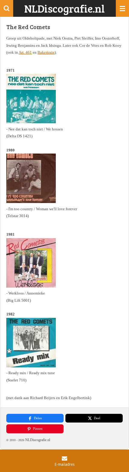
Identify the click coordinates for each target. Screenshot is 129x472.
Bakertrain (46, 52)
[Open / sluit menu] (122, 8)
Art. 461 (25, 52)
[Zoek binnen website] (6, 8)
